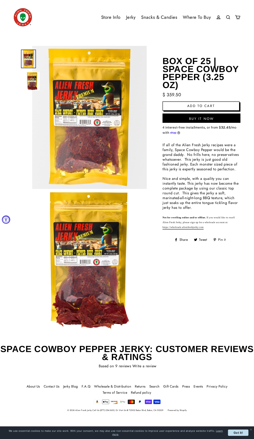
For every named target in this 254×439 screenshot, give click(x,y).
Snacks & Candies (159, 17)
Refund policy (141, 392)
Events (198, 386)
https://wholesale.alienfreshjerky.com (183, 227)
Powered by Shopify (177, 410)
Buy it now (201, 118)
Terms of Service (115, 392)
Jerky (131, 17)
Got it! (238, 433)
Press (186, 386)
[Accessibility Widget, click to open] (6, 219)
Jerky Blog (70, 386)
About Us (33, 386)
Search (154, 386)
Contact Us (52, 386)
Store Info (110, 17)
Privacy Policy (217, 386)
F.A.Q (86, 386)
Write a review (144, 366)
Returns (140, 386)
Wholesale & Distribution (112, 386)
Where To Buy (197, 17)
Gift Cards (171, 386)
